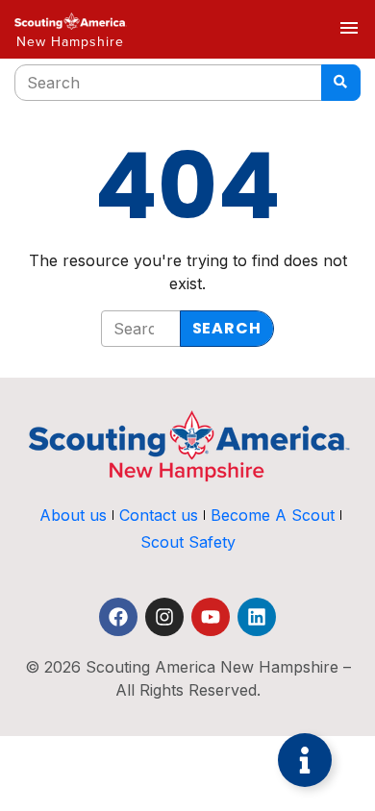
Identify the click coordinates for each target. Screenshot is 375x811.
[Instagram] (164, 617)
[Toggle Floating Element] (305, 760)
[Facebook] (118, 617)
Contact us (158, 515)
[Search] (341, 82)
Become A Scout (273, 515)
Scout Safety (188, 542)
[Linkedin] (257, 617)
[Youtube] (210, 617)
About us (73, 515)
